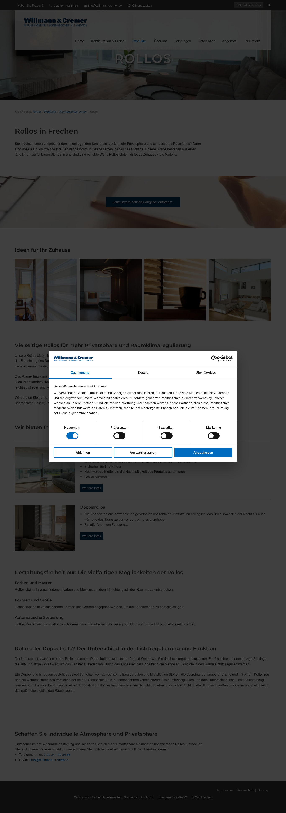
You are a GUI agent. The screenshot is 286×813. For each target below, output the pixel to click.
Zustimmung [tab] (80, 372)
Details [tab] (143, 372)
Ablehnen (83, 452)
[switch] (119, 435)
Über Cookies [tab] (206, 372)
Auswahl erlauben (143, 452)
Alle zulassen (203, 452)
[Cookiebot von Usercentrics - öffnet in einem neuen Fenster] (214, 358)
